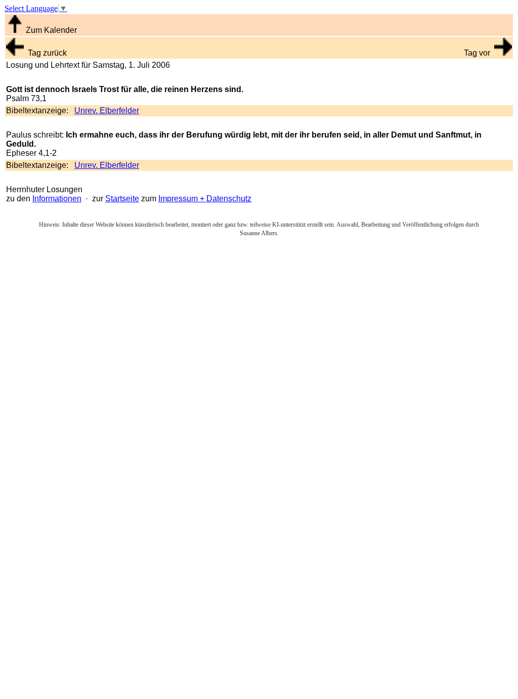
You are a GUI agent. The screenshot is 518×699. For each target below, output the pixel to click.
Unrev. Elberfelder (106, 110)
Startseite (122, 198)
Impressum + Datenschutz (204, 198)
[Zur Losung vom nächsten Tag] (503, 53)
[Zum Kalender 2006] (15, 30)
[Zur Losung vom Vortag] (15, 53)
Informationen (56, 198)
